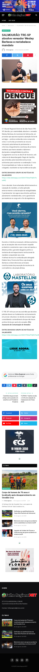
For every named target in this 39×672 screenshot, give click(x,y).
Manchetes (6, 30)
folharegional (9, 50)
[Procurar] (36, 15)
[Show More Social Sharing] (35, 55)
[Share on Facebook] (7, 55)
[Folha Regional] (19, 15)
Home (4, 20)
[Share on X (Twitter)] (17, 55)
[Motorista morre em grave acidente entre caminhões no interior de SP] (7, 523)
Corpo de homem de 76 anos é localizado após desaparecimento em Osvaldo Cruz (18, 495)
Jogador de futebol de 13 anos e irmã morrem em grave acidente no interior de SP (25, 532)
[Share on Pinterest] (28, 55)
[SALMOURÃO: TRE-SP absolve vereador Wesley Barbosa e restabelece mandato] (19, 71)
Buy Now (12, 20)
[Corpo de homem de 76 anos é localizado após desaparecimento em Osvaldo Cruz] (19, 480)
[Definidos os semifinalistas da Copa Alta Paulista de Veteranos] (7, 513)
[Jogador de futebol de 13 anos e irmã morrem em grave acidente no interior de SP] (7, 533)
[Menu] (3, 15)
